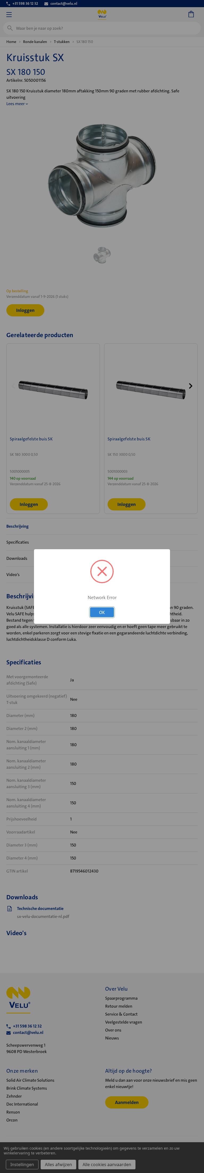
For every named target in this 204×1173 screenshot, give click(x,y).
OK (102, 612)
